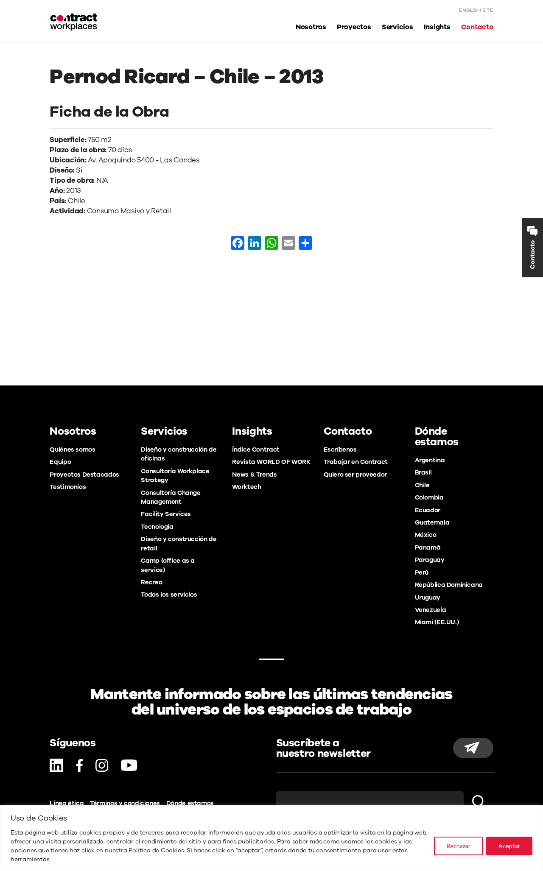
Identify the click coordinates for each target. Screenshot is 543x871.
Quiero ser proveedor (355, 474)
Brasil (423, 472)
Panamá (428, 547)
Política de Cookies (156, 850)
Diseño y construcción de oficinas (178, 454)
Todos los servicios (169, 594)
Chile (422, 485)
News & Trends (254, 474)
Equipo (60, 462)
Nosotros (311, 27)
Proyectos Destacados (84, 474)
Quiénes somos (72, 449)
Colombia (429, 497)
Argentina (430, 460)
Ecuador (427, 510)
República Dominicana (449, 585)
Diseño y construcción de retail (178, 543)
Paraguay (430, 560)
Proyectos (354, 27)
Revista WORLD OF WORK (271, 462)
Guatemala (432, 522)
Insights (437, 27)
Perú (421, 572)
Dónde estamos (190, 803)
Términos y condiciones (125, 803)
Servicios (397, 27)
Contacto (477, 27)
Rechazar (458, 845)
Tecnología (157, 526)
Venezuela (430, 610)
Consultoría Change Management (170, 497)
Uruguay (427, 597)
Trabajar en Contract (356, 462)
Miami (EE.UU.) (437, 622)
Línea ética (67, 803)
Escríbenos (340, 449)
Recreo (151, 582)
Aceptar (509, 845)
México (426, 534)
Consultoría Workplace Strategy (175, 475)
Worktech (246, 487)
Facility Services (166, 514)
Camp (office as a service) (168, 565)
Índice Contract (255, 449)
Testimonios (68, 487)
